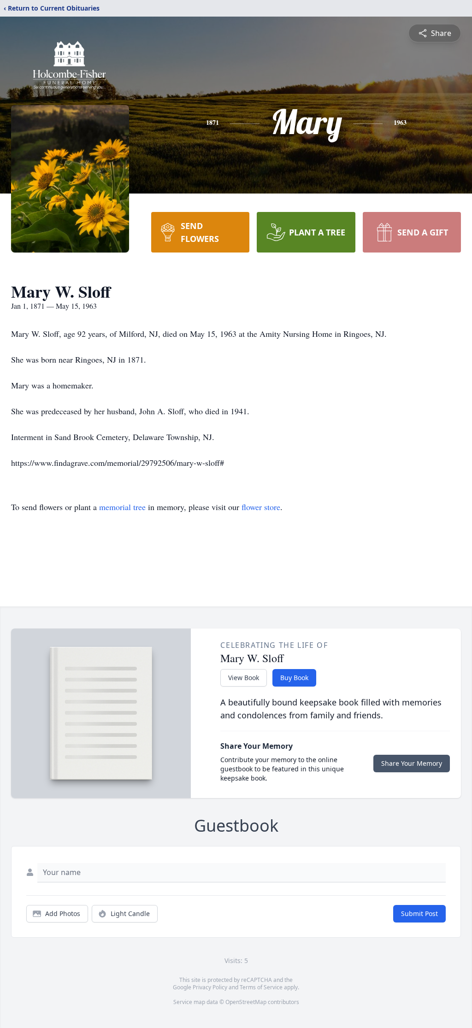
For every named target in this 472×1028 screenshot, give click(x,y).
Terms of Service (261, 987)
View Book (243, 677)
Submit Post (419, 913)
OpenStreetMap (245, 1002)
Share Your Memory (411, 763)
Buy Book (294, 677)
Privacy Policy (210, 987)
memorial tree (122, 506)
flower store (261, 506)
